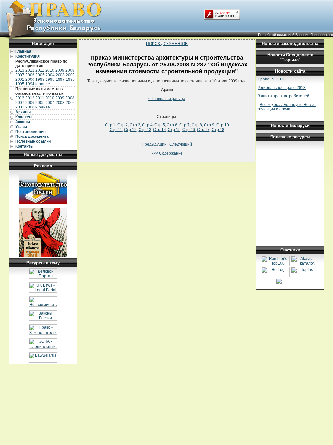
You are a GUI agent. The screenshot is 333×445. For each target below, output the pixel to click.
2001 (19, 79)
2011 (39, 70)
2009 (59, 70)
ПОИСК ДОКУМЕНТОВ (167, 43)
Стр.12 (130, 129)
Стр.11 (116, 129)
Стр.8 (197, 125)
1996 (70, 79)
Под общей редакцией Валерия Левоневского (295, 34)
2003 (60, 75)
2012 (29, 70)
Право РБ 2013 (272, 79)
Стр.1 (110, 125)
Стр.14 (159, 129)
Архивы (23, 112)
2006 (29, 75)
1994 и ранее (37, 84)
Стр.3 (135, 125)
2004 (50, 75)
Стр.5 (159, 125)
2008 (69, 70)
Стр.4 (147, 125)
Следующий (180, 144)
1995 (19, 84)
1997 (60, 79)
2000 (29, 79)
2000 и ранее (37, 107)
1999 (40, 79)
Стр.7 (184, 125)
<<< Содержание (167, 153)
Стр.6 (172, 125)
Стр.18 (218, 129)
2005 (40, 75)
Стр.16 (188, 129)
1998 (50, 79)
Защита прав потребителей (283, 96)
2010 (49, 70)
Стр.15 (174, 129)
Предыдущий (154, 144)
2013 (19, 70)
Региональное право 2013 (282, 87)
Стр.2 (122, 125)
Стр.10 (222, 125)
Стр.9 (209, 125)
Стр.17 (203, 129)
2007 (19, 75)
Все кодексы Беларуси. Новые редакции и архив (287, 106)
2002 (70, 75)
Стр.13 (145, 129)
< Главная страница (166, 98)
